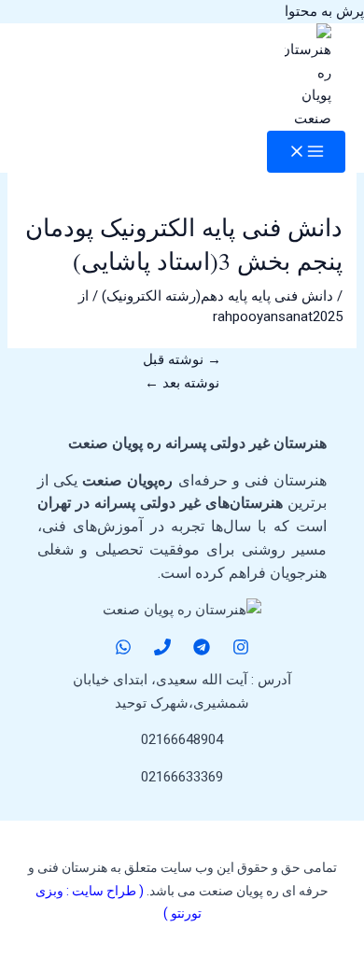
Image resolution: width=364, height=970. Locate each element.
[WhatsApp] (123, 650)
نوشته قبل (182, 359)
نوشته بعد (182, 382)
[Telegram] (201, 650)
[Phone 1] (162, 650)
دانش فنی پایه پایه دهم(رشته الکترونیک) (217, 296)
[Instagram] (240, 650)
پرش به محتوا (324, 11)
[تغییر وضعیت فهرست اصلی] (306, 152)
